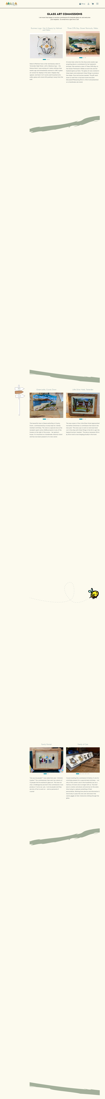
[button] (44, 59)
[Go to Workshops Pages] (20, 396)
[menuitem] (82, 4)
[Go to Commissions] (20, 392)
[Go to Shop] (20, 388)
